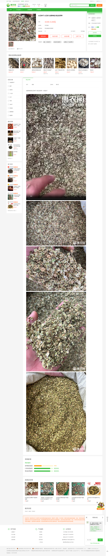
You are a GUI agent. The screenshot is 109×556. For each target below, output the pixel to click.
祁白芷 (30, 511)
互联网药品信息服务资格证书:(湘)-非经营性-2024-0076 (18, 550)
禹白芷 (33, 511)
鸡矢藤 (11, 108)
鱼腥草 (11, 115)
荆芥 (11, 86)
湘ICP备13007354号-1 (11, 548)
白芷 (11, 97)
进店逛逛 (95, 32)
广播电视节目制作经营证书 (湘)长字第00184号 (40, 550)
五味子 (11, 104)
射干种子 (99, 17)
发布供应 (41, 539)
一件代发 (41, 542)
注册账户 (13, 532)
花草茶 (11, 89)
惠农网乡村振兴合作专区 (68, 542)
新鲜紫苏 (11, 111)
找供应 (40, 532)
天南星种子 (12, 82)
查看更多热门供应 (12, 210)
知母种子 (94, 17)
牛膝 (11, 100)
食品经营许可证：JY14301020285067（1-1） (77, 548)
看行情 (40, 537)
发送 (100, 539)
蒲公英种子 (94, 20)
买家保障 (13, 539)
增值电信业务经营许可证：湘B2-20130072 (53, 548)
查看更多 (10, 158)
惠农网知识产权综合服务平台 (68, 539)
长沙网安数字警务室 (38, 548)
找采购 (40, 534)
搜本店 (92, 5)
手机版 (9, 1)
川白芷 (26, 511)
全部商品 (95, 35)
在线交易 (13, 537)
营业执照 (65, 548)
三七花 (11, 93)
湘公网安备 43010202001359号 (25, 548)
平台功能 (13, 534)
